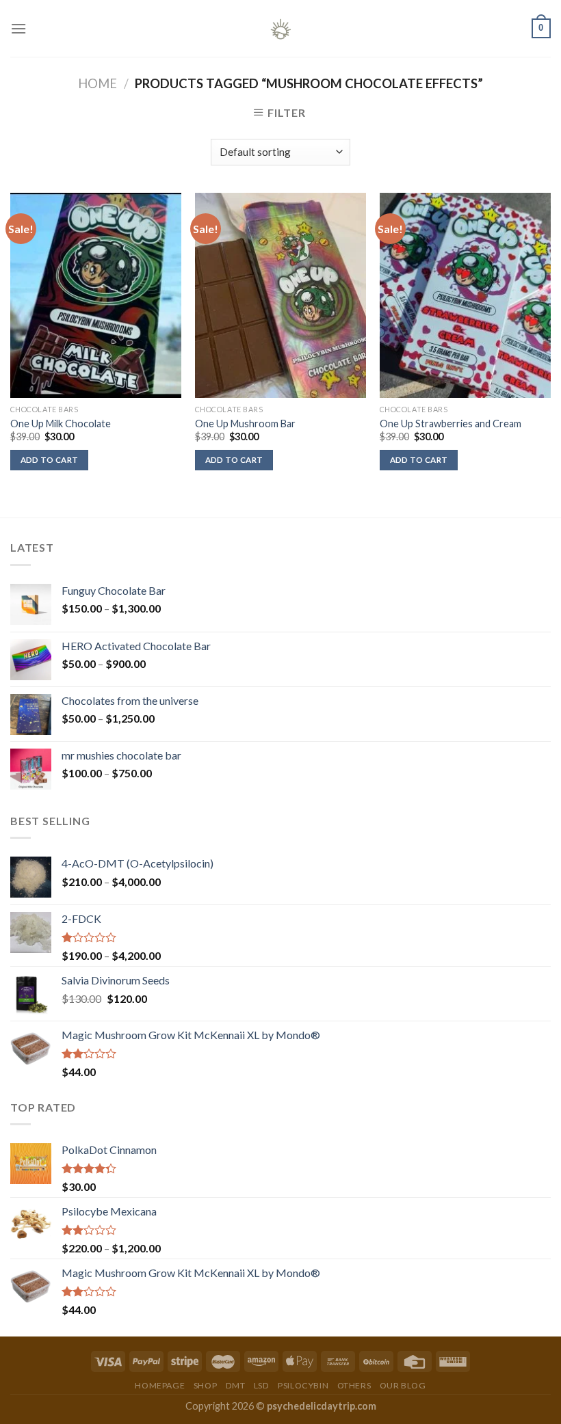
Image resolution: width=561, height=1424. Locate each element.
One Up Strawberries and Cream (450, 423)
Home (97, 83)
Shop (205, 1385)
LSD (262, 1385)
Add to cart (50, 459)
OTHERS (354, 1385)
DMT (236, 1385)
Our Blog (403, 1385)
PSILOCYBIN (303, 1385)
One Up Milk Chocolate (60, 423)
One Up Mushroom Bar (245, 423)
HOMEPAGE (160, 1385)
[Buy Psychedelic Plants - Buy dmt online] (280, 28)
